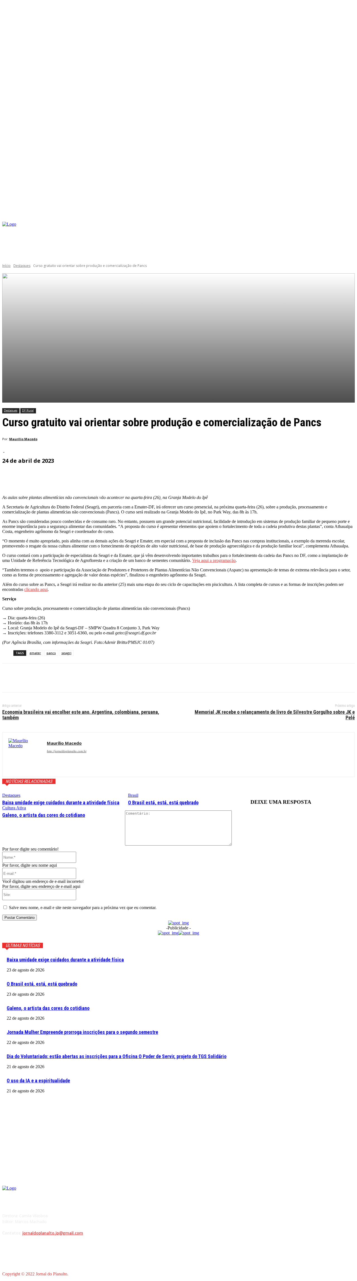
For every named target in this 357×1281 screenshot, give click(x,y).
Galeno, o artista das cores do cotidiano (43, 815)
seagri (66, 653)
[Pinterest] (51, 678)
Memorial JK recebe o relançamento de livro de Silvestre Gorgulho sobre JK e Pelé (275, 714)
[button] (350, 215)
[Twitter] (31, 678)
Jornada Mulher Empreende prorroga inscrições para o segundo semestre (82, 1032)
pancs (51, 653)
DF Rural (28, 410)
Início (6, 265)
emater (35, 653)
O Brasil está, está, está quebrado (163, 802)
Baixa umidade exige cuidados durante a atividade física (60, 802)
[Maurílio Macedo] (24, 754)
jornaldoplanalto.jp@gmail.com (52, 1233)
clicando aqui (36, 589)
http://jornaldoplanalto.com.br (66, 751)
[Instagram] (306, 231)
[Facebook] (298, 231)
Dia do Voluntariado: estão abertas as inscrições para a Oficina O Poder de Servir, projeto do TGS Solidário (116, 1056)
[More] (135, 476)
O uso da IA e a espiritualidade (38, 1080)
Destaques (21, 265)
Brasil (133, 795)
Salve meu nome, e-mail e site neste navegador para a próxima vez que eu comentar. (82, 907)
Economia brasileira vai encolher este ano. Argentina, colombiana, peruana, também (80, 714)
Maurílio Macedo (23, 439)
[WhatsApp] (71, 678)
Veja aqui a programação (214, 560)
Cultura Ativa (14, 807)
